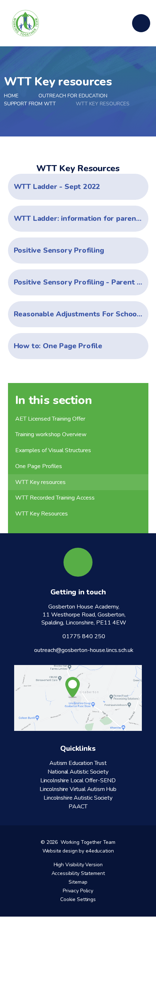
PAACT (78, 807)
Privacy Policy (78, 890)
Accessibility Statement (78, 873)
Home (11, 95)
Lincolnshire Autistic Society (78, 798)
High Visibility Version (78, 864)
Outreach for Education (72, 95)
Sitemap (78, 882)
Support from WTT (30, 103)
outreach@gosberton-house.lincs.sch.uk (84, 650)
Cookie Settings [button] (78, 899)
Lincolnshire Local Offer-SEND (78, 780)
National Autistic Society (78, 772)
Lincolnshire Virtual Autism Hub (78, 789)
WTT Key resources (103, 103)
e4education (100, 850)
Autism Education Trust (77, 763)
